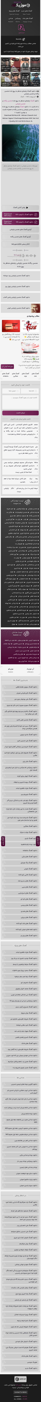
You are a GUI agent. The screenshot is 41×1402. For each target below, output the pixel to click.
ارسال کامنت (20, 413)
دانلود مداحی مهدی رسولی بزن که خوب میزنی (21, 1055)
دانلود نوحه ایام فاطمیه (29, 844)
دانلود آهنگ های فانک (29, 1043)
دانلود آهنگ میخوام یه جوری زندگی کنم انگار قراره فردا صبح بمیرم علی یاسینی (21, 1271)
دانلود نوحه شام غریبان (29, 1114)
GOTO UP (23, 1379)
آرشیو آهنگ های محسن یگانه (20, 237)
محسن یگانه (8, 101)
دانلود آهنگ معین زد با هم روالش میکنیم (22, 1061)
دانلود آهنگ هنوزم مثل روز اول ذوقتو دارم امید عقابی (20, 754)
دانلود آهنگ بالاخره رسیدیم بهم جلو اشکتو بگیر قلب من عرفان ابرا (21, 712)
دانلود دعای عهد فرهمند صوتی (26, 1173)
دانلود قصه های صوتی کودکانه (26, 929)
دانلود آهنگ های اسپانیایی (27, 893)
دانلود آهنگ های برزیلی (29, 917)
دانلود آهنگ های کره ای (29, 899)
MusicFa (18, 39)
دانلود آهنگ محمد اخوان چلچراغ (26, 989)
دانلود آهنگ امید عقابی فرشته (26, 1025)
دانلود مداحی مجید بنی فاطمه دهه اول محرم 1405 (22, 1121)
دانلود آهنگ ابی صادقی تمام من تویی (24, 995)
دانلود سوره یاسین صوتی (28, 1185)
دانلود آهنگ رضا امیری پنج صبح (26, 1294)
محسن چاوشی (20, 104)
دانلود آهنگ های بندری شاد (27, 881)
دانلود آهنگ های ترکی (29, 856)
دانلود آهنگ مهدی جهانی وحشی (26, 1264)
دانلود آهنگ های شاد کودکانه (26, 923)
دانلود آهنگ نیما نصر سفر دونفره (26, 976)
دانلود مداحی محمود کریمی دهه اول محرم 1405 (21, 1128)
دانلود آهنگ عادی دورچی (28, 734)
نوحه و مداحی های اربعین (28, 1167)
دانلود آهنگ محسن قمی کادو (27, 720)
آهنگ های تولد (25, 374)
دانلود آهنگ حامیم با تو (29, 982)
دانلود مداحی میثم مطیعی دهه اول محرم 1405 (21, 1134)
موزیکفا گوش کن (7, 366)
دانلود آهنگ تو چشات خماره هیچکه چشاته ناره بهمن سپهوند (21, 1307)
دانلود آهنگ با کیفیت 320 (24, 214)
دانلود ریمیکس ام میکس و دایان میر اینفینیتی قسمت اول (21, 768)
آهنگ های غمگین (15, 374)
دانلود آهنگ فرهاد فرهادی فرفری (25, 1250)
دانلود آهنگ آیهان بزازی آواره (27, 776)
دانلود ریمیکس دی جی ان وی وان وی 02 (23, 1001)
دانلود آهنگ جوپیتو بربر (29, 794)
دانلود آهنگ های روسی (29, 905)
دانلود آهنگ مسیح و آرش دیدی (26, 1007)
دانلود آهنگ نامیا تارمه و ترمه (27, 1320)
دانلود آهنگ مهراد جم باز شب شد (25, 1031)
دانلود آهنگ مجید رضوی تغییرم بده (25, 1068)
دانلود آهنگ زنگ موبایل (29, 863)
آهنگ (22, 97)
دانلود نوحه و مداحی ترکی (28, 1155)
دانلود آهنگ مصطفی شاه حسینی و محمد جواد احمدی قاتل (21, 1334)
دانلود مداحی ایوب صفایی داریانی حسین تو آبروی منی (22, 1091)
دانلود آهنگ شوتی (30, 869)
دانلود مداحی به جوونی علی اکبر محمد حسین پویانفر (22, 1148)
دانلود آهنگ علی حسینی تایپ (27, 741)
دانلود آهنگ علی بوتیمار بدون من (25, 699)
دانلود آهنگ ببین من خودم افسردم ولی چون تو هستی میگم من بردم (21, 727)
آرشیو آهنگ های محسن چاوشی (20, 229)
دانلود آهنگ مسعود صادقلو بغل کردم (24, 1211)
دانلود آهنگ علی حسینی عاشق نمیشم (24, 1231)
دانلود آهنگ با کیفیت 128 (24, 222)
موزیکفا (20, 5)
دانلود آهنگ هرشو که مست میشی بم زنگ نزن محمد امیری (21, 1348)
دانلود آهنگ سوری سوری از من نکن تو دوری (22, 705)
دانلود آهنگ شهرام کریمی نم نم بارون (24, 1327)
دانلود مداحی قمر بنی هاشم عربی (25, 1140)
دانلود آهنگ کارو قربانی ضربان (27, 693)
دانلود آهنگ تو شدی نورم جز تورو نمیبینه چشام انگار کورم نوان (21, 1257)
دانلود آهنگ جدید (31, 1368)
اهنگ (22, 107)
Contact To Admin (20, 1392)
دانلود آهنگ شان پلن (30, 761)
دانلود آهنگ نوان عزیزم (29, 1013)
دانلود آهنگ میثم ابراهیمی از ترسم (25, 964)
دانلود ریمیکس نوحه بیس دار (27, 1161)
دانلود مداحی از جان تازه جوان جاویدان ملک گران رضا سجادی (21, 1100)
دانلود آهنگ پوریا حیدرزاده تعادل (25, 1314)
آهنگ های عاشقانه (5, 374)
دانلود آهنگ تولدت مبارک (28, 832)
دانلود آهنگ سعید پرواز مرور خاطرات (24, 970)
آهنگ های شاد (35, 374)
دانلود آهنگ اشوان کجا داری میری (25, 1238)
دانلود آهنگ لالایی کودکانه (27, 875)
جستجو (21, 32)
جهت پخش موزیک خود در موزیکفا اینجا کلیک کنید (21, 51)
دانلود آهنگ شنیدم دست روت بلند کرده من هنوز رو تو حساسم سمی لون (22, 818)
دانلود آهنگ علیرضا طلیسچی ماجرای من (23, 1019)
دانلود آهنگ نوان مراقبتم (28, 1244)
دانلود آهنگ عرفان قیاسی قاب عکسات (24, 1288)
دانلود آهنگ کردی (31, 838)
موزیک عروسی (32, 1362)
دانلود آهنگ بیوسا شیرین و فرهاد (25, 782)
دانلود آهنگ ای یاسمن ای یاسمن (26, 1300)
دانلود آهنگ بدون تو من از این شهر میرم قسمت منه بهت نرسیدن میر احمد (20, 1218)
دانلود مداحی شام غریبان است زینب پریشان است (20, 1107)
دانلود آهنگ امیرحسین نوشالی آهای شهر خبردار (21, 747)
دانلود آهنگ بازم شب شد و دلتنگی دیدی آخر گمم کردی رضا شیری (22, 801)
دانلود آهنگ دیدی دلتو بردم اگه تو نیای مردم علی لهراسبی (21, 1280)
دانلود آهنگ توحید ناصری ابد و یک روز (24, 958)
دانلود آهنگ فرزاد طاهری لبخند (26, 788)
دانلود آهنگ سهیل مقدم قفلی (26, 687)
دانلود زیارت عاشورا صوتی (28, 1179)
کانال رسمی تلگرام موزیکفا (21, 244)
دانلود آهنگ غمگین (30, 826)
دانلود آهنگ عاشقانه (30, 850)
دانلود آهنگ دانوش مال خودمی (26, 1341)
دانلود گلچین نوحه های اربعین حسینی (24, 1084)
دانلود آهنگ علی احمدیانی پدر (27, 1225)
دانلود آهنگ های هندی (29, 911)
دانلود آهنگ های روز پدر (28, 935)
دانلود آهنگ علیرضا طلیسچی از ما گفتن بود (22, 1049)
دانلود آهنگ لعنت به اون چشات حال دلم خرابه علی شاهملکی (21, 810)
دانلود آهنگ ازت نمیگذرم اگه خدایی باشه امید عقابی (21, 1203)
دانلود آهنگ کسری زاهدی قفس (26, 1037)
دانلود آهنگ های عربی (29, 887)
